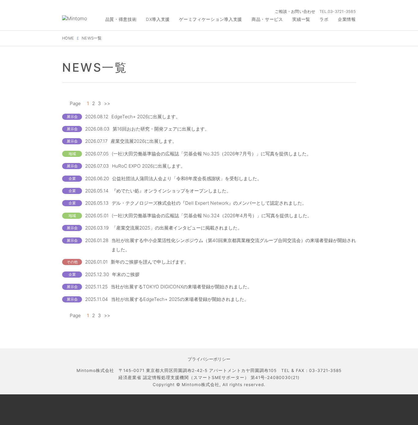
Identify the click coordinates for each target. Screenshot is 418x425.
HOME (68, 38)
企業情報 (347, 19)
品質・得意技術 (121, 19)
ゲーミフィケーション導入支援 (210, 19)
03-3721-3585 (342, 11)
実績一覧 (301, 19)
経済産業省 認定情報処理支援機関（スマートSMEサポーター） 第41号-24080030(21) (209, 377)
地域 (72, 153)
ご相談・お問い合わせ (295, 11)
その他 (72, 262)
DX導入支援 (158, 19)
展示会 (72, 116)
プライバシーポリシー (209, 359)
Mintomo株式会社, (201, 384)
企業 (72, 178)
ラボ (323, 19)
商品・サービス (267, 19)
